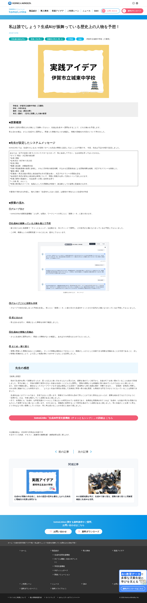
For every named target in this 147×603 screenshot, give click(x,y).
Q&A (96, 10)
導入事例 (44, 10)
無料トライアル (58, 588)
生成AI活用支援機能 (62, 555)
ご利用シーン (73, 10)
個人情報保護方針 (36, 597)
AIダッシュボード (61, 570)
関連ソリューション (62, 574)
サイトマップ (50, 597)
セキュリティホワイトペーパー (69, 597)
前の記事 (64, 451)
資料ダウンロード (28, 588)
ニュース (87, 10)
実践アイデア (58, 10)
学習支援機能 (59, 566)
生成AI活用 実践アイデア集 (23, 543)
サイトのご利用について (17, 597)
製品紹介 (33, 10)
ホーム (10, 543)
